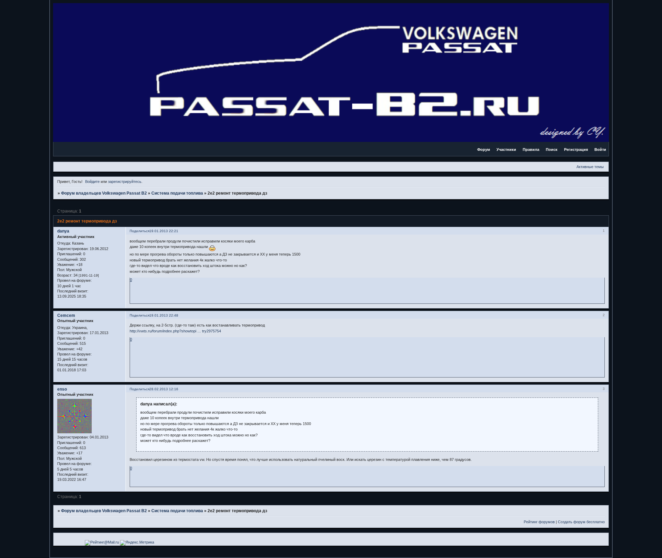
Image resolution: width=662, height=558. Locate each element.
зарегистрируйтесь (124, 181)
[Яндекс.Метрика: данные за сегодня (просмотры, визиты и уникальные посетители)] (137, 543)
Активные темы (590, 167)
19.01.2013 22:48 (163, 315)
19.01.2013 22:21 (163, 231)
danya (63, 231)
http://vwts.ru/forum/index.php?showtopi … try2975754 (175, 331)
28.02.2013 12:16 (163, 389)
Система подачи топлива (177, 193)
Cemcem (66, 315)
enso (62, 389)
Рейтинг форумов (539, 522)
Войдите (92, 181)
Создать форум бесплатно (581, 522)
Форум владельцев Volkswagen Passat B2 (104, 193)
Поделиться (139, 231)
